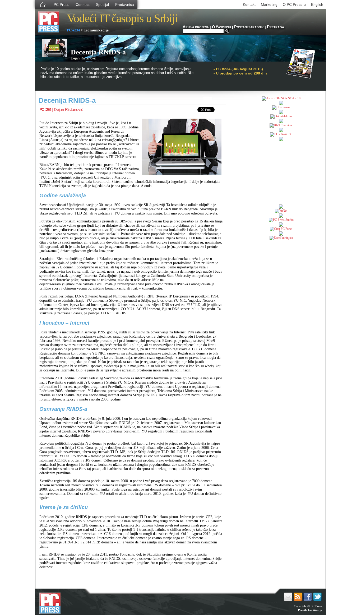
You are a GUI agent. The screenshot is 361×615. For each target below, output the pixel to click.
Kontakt (249, 4)
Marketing (269, 4)
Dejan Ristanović (68, 109)
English (317, 4)
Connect (83, 4)
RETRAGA (275, 27)
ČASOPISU (221, 27)
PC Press (61, 4)
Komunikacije (96, 30)
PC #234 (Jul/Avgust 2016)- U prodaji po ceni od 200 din (240, 71)
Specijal (102, 4)
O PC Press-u (294, 4)
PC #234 (73, 30)
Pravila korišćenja (310, 610)
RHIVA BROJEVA (196, 27)
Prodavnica (124, 4)
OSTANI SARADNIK (249, 27)
